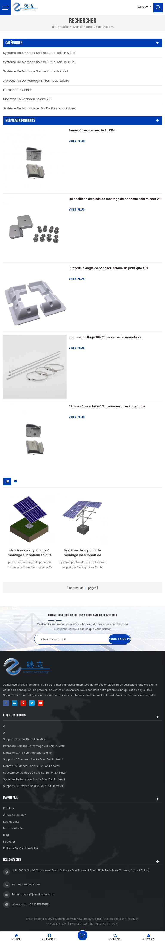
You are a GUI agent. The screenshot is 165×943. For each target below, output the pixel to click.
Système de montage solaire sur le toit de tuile (39, 62)
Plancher (53, 924)
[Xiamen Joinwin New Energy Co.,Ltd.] (24, 7)
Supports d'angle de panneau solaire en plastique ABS (108, 268)
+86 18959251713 (39, 904)
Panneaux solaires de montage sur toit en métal (34, 746)
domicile (8, 808)
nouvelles (9, 842)
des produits (11, 822)
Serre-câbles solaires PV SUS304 (92, 130)
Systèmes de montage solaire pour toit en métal (34, 780)
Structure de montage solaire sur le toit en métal (34, 773)
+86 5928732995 (29, 885)
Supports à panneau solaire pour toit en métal (33, 759)
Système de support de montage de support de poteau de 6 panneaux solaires (82, 553)
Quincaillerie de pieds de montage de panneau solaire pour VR (114, 199)
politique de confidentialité (20, 848)
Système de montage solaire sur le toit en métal (39, 52)
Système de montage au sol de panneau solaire (39, 108)
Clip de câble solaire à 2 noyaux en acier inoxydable (107, 406)
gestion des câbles (17, 89)
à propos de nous (14, 815)
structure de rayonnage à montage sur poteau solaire (30, 553)
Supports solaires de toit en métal (25, 739)
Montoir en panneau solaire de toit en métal (31, 766)
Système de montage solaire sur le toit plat (35, 71)
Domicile (61, 27)
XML (64, 924)
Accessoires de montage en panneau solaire (36, 80)
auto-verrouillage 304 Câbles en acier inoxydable (105, 337)
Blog (6, 835)
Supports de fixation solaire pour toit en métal (33, 786)
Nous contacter (13, 828)
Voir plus (77, 141)
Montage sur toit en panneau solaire (27, 753)
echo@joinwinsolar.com (38, 895)
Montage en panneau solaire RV (27, 99)
